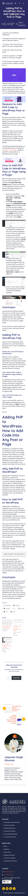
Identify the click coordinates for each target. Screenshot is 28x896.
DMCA (5, 846)
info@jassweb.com (9, 871)
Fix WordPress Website (9, 831)
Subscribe (16, 678)
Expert (20, 22)
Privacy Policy (7, 852)
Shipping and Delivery (9, 855)
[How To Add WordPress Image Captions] (7, 640)
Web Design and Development (12, 822)
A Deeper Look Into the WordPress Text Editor (17, 628)
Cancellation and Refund (10, 861)
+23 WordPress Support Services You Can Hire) (16, 708)
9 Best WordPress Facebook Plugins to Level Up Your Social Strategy (11, 719)
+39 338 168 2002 (8, 875)
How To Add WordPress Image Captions (6, 645)
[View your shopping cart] (15, 3)
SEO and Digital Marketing (10, 834)
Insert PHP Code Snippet (10, 150)
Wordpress (22, 25)
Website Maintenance (9, 828)
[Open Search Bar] (20, 3)
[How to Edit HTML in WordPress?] (7, 622)
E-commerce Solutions (10, 837)
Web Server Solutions (9, 825)
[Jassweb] (7, 3)
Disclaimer (6, 849)
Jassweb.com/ (9, 764)
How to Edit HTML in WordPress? (6, 626)
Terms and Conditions (9, 858)
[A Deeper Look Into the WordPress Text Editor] (18, 622)
